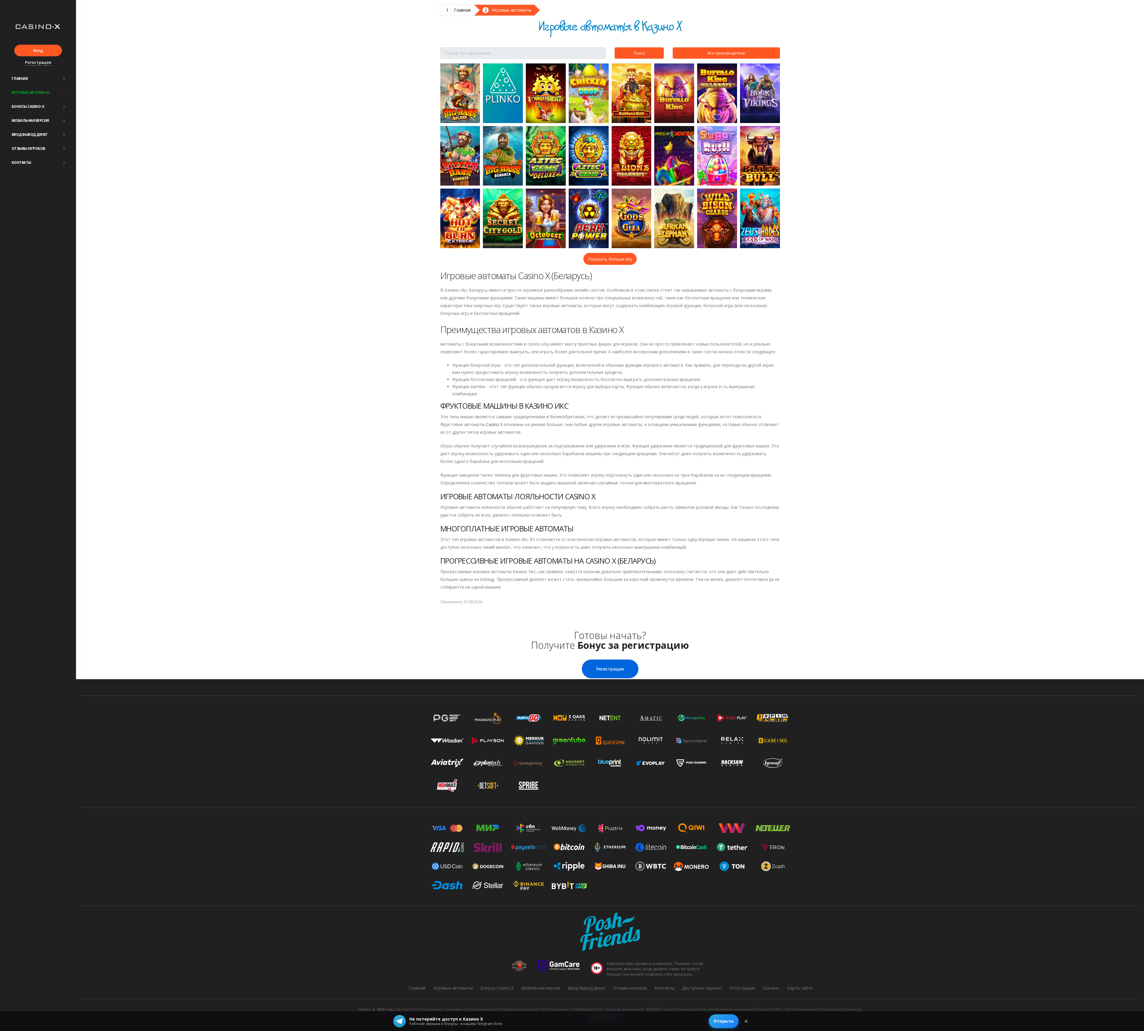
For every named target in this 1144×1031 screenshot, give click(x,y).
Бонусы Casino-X (28, 106)
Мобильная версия (30, 120)
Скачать (771, 988)
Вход (38, 50)
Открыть (724, 1021)
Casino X (494, 424)
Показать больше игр (610, 259)
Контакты (21, 162)
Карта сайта (799, 988)
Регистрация (38, 62)
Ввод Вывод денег (30, 134)
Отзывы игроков (28, 148)
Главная (20, 78)
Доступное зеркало (702, 988)
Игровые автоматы (31, 92)
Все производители (726, 53)
